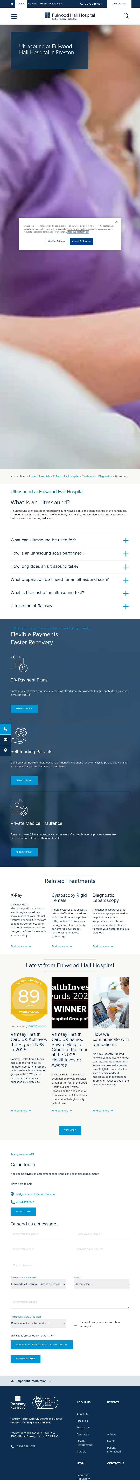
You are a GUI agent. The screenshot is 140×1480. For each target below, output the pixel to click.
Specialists (83, 1434)
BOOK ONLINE (23, 1211)
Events (111, 1441)
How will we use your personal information (41, 1344)
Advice (111, 1434)
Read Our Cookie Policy (78, 232)
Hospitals (44, 476)
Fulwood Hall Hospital (66, 476)
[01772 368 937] (5, 729)
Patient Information (114, 1449)
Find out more (24, 708)
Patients (21, 3)
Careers (32, 3)
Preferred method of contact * (26, 1316)
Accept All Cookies (81, 241)
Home (32, 476)
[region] (70, 234)
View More (70, 1130)
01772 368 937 (93, 3)
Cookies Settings (56, 241)
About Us (82, 1414)
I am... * (78, 1277)
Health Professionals (51, 3)
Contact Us (119, 3)
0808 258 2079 (26, 1446)
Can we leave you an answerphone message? (100, 1324)
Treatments (88, 476)
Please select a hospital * (24, 1277)
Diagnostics (105, 476)
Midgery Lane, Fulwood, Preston (35, 1194)
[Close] (116, 222)
